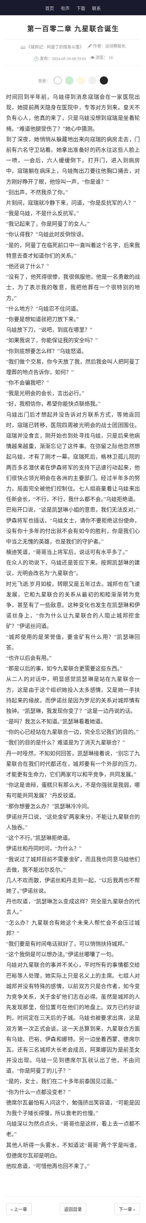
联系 (96, 8)
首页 (49, 8)
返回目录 (73, 1209)
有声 (65, 8)
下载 (80, 8)
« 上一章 (19, 1209)
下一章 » (127, 1209)
